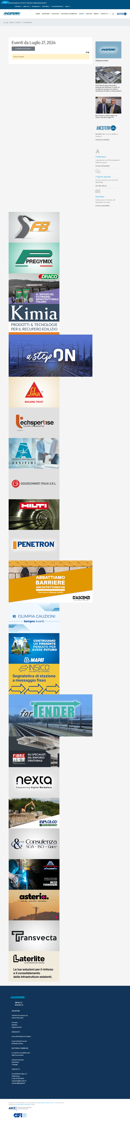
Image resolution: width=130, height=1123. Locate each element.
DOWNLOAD (36, 6)
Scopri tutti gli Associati (19, 1041)
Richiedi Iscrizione (17, 1043)
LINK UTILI (26, 6)
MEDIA (96, 14)
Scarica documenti (102, 166)
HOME (38, 14)
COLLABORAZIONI (56, 6)
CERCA (67, 6)
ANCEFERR (46, 14)
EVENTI (81, 14)
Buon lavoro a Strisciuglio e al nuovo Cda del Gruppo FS (106, 116)
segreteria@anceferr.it (19, 1081)
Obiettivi (14, 1025)
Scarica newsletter (102, 206)
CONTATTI (104, 14)
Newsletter (15, 1062)
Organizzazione (17, 1027)
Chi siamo (15, 1022)
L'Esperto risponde (18, 1060)
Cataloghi (15, 1064)
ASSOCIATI (55, 14)
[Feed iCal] (88, 52)
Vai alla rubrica (101, 186)
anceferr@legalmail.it (18, 1083)
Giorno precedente (23, 48)
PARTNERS (45, 6)
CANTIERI (18, 6)
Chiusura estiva (101, 60)
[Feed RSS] (87, 52)
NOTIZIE (89, 14)
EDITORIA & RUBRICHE (69, 14)
